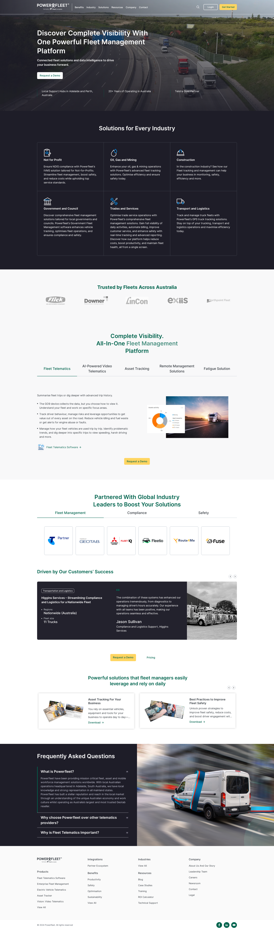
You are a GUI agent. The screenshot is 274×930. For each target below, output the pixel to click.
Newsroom (195, 883)
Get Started (228, 7)
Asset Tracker (44, 895)
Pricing (151, 657)
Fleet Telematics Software (62, 447)
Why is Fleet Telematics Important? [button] (70, 832)
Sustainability (95, 897)
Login (211, 7)
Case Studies (145, 885)
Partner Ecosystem (98, 865)
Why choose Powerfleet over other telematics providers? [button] (79, 820)
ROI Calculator (146, 897)
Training (142, 891)
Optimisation (94, 891)
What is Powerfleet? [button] (57, 771)
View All (41, 907)
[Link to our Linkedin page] (226, 925)
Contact (143, 7)
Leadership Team (198, 871)
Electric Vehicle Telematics (51, 889)
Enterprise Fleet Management (53, 883)
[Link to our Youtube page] (234, 925)
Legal (192, 895)
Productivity (94, 879)
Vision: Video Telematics (50, 901)
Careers (193, 877)
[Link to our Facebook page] (219, 925)
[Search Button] (198, 7)
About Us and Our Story (202, 865)
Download (94, 722)
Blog (140, 879)
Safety (91, 885)
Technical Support (148, 902)
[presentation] (230, 577)
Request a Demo (50, 75)
